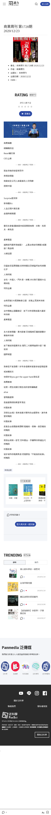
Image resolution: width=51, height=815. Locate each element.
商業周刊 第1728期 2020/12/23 (30, 65)
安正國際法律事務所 (42, 727)
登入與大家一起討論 (25, 524)
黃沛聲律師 (33, 727)
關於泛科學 (19, 700)
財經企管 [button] (8, 470)
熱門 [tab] (36, 562)
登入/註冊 (45, 4)
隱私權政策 (42, 706)
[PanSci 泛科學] (15, 3)
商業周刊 (23, 72)
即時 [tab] (14, 562)
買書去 (27, 113)
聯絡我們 (12, 706)
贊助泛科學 (42, 734)
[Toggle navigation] (4, 4)
